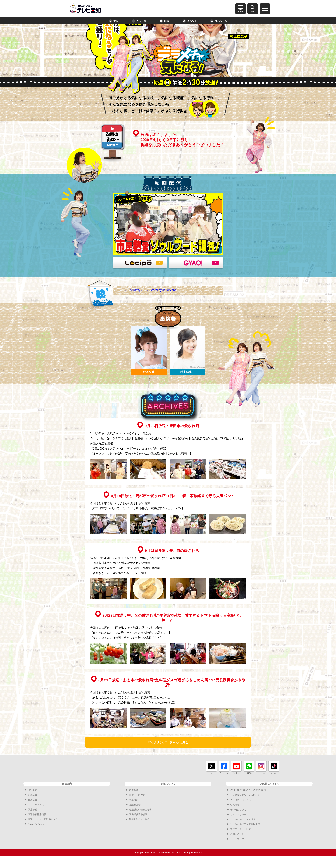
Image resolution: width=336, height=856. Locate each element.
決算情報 (32, 795)
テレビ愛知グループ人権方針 (245, 795)
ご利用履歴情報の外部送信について (248, 790)
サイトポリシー (238, 814)
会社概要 (32, 790)
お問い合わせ (237, 834)
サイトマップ (237, 839)
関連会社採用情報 (37, 814)
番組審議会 (135, 804)
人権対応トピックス (240, 799)
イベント (192, 21)
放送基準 (133, 790)
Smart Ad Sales (36, 824)
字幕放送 (133, 799)
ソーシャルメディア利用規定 (245, 824)
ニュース (141, 21)
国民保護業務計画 (138, 814)
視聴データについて (240, 829)
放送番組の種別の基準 (140, 809)
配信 (166, 21)
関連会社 (32, 809)
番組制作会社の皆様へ (140, 819)
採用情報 (32, 799)
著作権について (238, 809)
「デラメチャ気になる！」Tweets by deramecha (145, 290)
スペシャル (221, 21)
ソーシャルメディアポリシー (245, 819)
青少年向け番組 (137, 795)
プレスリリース (36, 804)
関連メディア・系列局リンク (43, 819)
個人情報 (234, 804)
